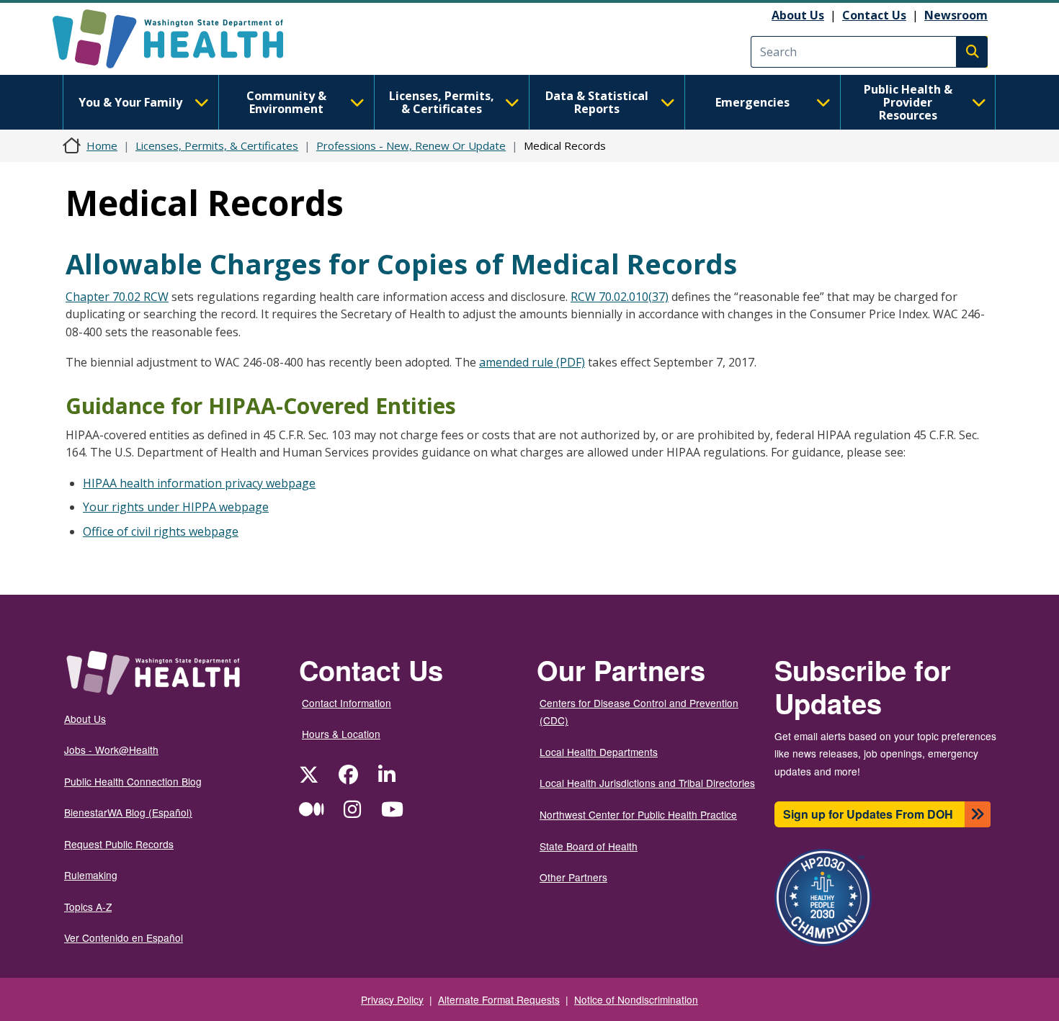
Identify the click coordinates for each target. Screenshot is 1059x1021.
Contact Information (346, 703)
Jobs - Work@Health (111, 749)
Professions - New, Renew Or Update (411, 145)
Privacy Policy (392, 999)
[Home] (180, 39)
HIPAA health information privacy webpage (199, 483)
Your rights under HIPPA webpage (176, 507)
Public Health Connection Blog (133, 781)
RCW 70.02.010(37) (620, 297)
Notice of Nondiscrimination (636, 999)
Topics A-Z (88, 906)
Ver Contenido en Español (123, 937)
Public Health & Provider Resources (908, 102)
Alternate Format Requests (499, 999)
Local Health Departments (599, 752)
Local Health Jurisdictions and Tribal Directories (647, 782)
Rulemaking (90, 875)
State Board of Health (589, 846)
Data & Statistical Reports (596, 102)
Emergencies (752, 102)
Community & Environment (286, 102)
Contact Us (874, 15)
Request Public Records (119, 844)
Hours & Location (341, 734)
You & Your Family (130, 102)
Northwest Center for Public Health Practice (638, 814)
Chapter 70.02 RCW (117, 297)
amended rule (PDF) (532, 362)
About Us (798, 15)
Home (101, 145)
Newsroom (956, 15)
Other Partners (573, 877)
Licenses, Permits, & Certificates (441, 102)
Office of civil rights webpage (160, 531)
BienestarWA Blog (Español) (128, 812)
